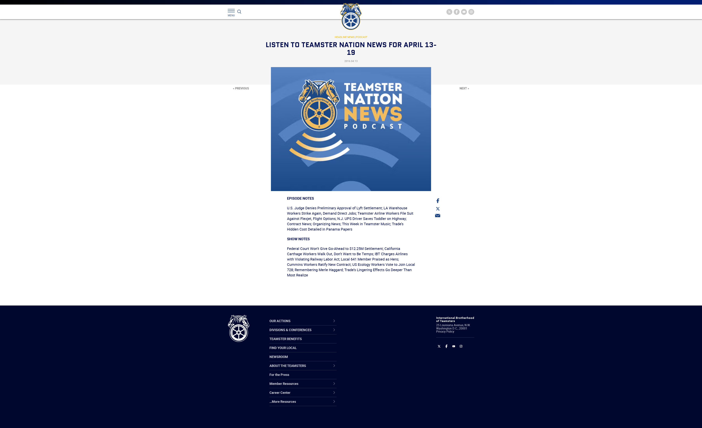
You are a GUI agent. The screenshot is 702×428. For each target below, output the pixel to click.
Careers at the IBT (362, 342)
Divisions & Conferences (370, 321)
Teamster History (362, 351)
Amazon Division (361, 342)
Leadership (357, 342)
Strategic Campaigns (364, 342)
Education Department (365, 342)
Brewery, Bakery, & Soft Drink (370, 351)
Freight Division (360, 404)
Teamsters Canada (363, 360)
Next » (464, 88)
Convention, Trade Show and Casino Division (375, 377)
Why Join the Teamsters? (367, 333)
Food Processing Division (367, 395)
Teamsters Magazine (364, 342)
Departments (359, 360)
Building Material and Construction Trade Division (374, 360)
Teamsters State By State (368, 333)
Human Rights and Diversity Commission (369, 412)
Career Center (361, 321)
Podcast (361, 37)
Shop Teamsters (361, 351)
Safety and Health (362, 351)
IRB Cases (356, 377)
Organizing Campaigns (365, 333)
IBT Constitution (361, 369)
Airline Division (360, 333)
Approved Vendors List (365, 369)
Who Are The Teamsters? (367, 333)
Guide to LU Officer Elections (369, 377)
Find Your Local (283, 348)
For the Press (279, 374)
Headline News (344, 37)
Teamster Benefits (285, 339)
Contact (355, 333)
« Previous (241, 88)
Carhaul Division (361, 369)
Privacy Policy (445, 331)
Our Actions (359, 321)
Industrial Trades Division (367, 421)
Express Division (361, 386)
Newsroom (278, 357)
